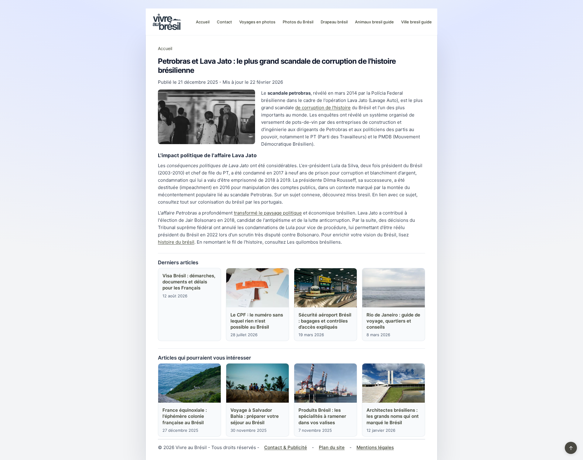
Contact (224, 21)
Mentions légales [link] (375, 447)
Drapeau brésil (334, 21)
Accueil (203, 21)
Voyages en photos (257, 21)
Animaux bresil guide (374, 21)
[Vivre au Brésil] (167, 22)
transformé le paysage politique (268, 213)
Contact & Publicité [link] (285, 447)
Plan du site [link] (332, 447)
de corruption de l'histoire (323, 107)
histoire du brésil (176, 242)
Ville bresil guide (416, 21)
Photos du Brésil (298, 21)
